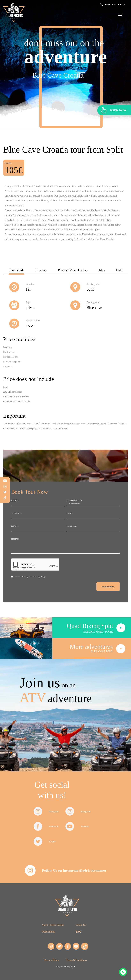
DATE (69, 513)
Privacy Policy (40, 577)
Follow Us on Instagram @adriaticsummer (74, 870)
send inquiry (108, 586)
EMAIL (14, 526)
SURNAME (15, 513)
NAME (13, 501)
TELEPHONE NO (73, 501)
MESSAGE (15, 539)
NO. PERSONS (72, 526)
